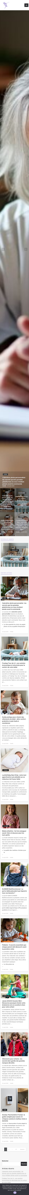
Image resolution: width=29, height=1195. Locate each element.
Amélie (4, 486)
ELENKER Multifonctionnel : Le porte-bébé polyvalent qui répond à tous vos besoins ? (14, 891)
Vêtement (5, 826)
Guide (5, 474)
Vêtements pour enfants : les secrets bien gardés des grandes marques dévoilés (13, 1061)
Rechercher (5, 1161)
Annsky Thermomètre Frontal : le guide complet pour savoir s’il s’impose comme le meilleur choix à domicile (14, 1118)
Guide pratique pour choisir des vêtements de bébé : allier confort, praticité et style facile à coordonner (7, 525)
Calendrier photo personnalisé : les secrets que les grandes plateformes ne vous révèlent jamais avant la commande (14, 481)
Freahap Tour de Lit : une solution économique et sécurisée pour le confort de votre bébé (21, 501)
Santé (4, 940)
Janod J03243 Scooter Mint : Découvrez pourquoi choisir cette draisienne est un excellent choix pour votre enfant (13, 1004)
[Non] (27, 1189)
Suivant (22, 1149)
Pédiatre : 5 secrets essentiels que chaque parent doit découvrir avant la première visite (14, 947)
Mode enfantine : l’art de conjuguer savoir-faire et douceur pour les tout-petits (14, 833)
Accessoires (21, 493)
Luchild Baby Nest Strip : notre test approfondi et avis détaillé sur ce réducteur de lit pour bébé (21, 525)
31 (16, 1149)
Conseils (21, 516)
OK (15, 1192)
